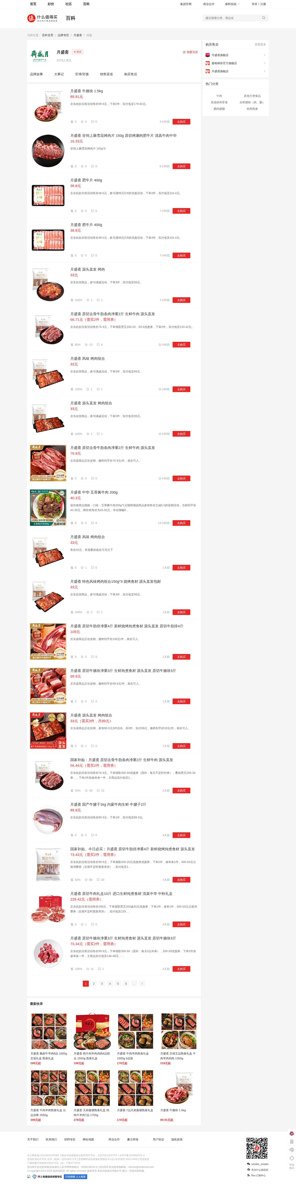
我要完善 (192, 52)
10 (102, 790)
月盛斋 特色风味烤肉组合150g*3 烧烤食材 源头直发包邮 (115, 581)
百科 (86, 4)
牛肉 (219, 95)
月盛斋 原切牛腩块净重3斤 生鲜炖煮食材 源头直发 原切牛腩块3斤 (123, 671)
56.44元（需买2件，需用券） (94, 766)
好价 (51, 4)
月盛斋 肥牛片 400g (86, 180)
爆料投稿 (230, 4)
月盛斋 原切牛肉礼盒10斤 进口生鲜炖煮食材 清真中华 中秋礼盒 (121, 894)
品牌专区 (63, 35)
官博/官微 (82, 74)
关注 (79, 51)
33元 (74, 275)
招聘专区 (70, 1139)
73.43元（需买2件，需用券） (94, 855)
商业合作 (208, 4)
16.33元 (76, 141)
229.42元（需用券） (86, 899)
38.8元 (75, 186)
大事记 (59, 74)
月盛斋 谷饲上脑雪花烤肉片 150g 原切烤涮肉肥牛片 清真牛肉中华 (123, 136)
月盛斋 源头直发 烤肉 (87, 269)
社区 (68, 4)
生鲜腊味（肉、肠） (252, 102)
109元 (75, 632)
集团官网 (185, 4)
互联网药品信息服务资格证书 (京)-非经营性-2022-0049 (108, 1159)
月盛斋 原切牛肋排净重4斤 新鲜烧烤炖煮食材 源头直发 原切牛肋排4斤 (126, 626)
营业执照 (144, 1159)
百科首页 (47, 35)
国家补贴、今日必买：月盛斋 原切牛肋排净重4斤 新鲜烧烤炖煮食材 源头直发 (132, 849)
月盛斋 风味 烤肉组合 (87, 359)
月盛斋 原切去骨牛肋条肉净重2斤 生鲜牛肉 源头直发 (112, 314)
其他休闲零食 (219, 102)
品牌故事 (36, 74)
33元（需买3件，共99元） (91, 721)
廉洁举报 (132, 1139)
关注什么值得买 (259, 1169)
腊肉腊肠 (219, 108)
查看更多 (260, 44)
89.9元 (75, 810)
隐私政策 (177, 1139)
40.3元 (75, 498)
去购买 (181, 121)
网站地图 (88, 1139)
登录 (254, 4)
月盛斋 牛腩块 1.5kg (86, 91)
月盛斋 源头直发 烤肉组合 (91, 403)
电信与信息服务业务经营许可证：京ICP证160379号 (89, 1155)
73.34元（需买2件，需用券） (94, 944)
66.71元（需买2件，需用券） (94, 320)
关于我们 (32, 1139)
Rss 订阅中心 (258, 1175)
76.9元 (75, 453)
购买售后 (130, 74)
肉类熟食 (252, 108)
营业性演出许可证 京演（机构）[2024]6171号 (52, 1159)
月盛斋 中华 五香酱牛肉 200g (94, 492)
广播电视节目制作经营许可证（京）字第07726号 (53, 1163)
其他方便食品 (252, 95)
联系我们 (51, 1139)
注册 (263, 4)
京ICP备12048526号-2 (132, 1155)
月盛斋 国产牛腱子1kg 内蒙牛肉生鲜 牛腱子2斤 (108, 804)
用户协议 (158, 1139)
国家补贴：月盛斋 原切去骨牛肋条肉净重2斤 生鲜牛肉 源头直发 (121, 760)
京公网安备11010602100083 (43, 1155)
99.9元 (75, 676)
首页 (33, 4)
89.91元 (76, 97)
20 (102, 879)
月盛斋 (77, 35)
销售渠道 (106, 74)
